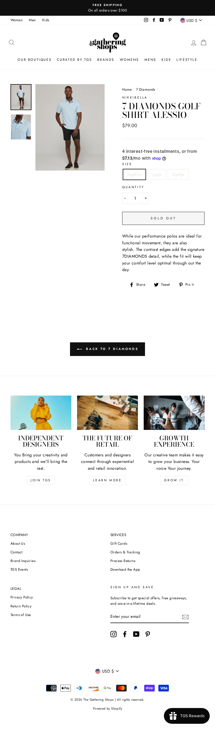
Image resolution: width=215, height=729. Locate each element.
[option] (107, 8)
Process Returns (122, 560)
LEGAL (15, 588)
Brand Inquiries (22, 560)
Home (127, 89)
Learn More (107, 480)
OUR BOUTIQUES (34, 59)
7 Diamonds (145, 89)
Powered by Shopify (107, 708)
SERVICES (118, 534)
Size (127, 164)
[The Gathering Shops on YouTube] (136, 634)
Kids (45, 20)
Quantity (133, 187)
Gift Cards (118, 543)
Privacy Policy (21, 597)
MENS (150, 59)
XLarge (178, 174)
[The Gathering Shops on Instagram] (113, 634)
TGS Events (19, 569)
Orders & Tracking (125, 552)
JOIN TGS (41, 480)
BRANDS (105, 59)
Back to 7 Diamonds (111, 349)
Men (32, 20)
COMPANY (19, 534)
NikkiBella (135, 97)
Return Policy (20, 606)
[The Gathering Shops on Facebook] (125, 634)
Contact (16, 552)
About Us (17, 543)
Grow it (174, 480)
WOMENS (129, 59)
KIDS (166, 59)
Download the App (125, 569)
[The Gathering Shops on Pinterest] (147, 634)
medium (134, 174)
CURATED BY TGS (74, 59)
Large (157, 174)
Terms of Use (20, 614)
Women (16, 20)
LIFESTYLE (186, 59)
